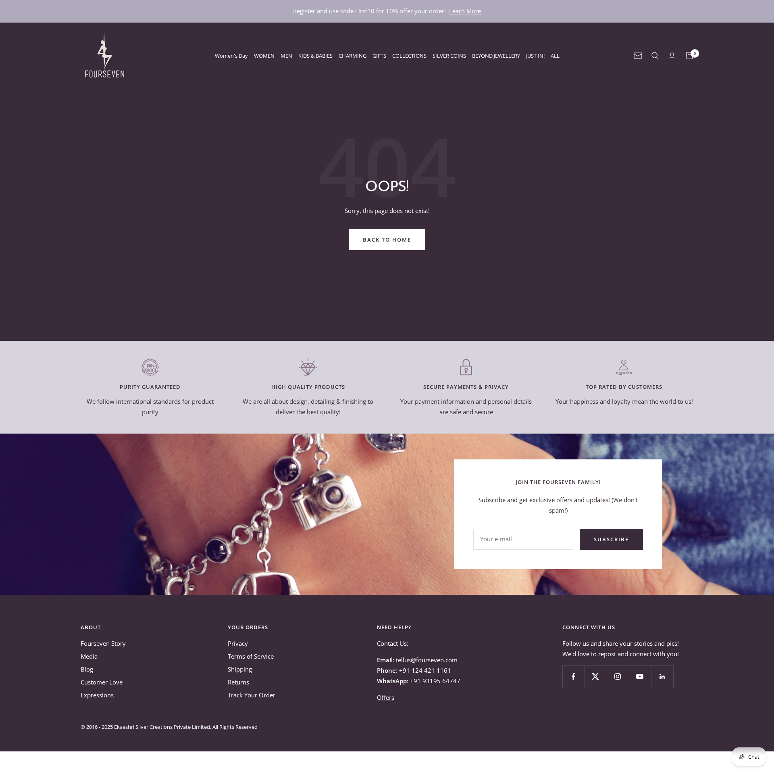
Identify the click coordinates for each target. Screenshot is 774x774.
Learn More (465, 11)
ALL (555, 55)
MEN (286, 55)
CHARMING (352, 55)
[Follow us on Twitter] (596, 677)
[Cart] (689, 55)
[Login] (672, 55)
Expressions (97, 695)
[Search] (655, 55)
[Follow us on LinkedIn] (662, 677)
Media (89, 656)
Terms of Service (251, 656)
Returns (238, 682)
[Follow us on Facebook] (573, 677)
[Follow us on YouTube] (640, 677)
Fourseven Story (103, 643)
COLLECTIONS (409, 55)
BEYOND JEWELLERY (496, 55)
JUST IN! (535, 55)
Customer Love (102, 682)
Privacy (238, 643)
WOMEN (264, 55)
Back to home (387, 239)
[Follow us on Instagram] (618, 677)
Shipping (240, 669)
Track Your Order (251, 695)
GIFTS (379, 55)
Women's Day (231, 55)
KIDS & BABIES (315, 55)
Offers (385, 697)
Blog (87, 669)
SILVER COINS (449, 55)
